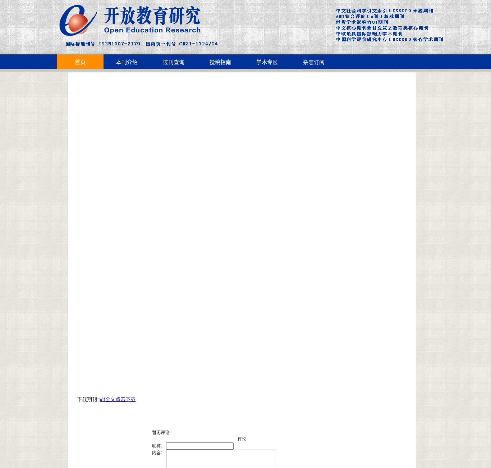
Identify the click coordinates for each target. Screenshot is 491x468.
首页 (80, 62)
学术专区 (267, 62)
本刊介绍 (127, 62)
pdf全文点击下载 (117, 399)
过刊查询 (173, 62)
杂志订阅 (314, 62)
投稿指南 (220, 62)
